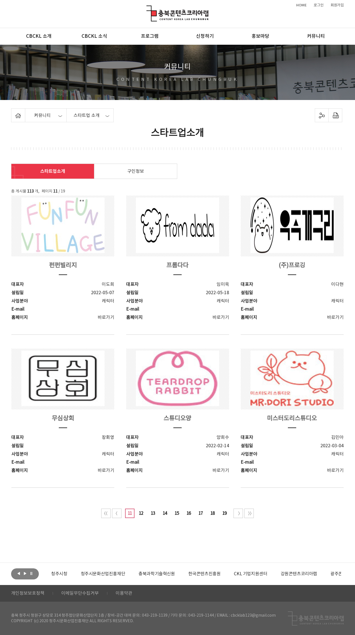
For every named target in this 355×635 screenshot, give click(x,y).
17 (200, 513)
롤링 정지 (31, 573)
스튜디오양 (177, 418)
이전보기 (18, 573)
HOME (301, 5)
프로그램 (150, 36)
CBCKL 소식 (94, 36)
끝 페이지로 (249, 513)
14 (165, 513)
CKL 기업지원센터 (250, 573)
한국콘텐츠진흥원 (204, 573)
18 (212, 513)
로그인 (319, 5)
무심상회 (63, 418)
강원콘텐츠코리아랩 (299, 573)
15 (177, 513)
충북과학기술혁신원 (156, 573)
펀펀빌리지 (63, 265)
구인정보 (135, 171)
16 (189, 513)
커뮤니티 (316, 36)
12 (141, 513)
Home (12, 111)
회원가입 (337, 5)
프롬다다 (177, 265)
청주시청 (59, 573)
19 (224, 513)
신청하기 (205, 36)
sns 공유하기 (322, 115)
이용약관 (124, 593)
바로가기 (106, 317)
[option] (59, 573)
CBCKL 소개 (39, 36)
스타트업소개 (52, 171)
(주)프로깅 (292, 265)
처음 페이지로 (106, 513)
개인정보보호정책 (27, 593)
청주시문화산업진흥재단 (103, 573)
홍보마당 (260, 36)
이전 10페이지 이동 (116, 513)
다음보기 (25, 573)
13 (153, 513)
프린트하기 (335, 115)
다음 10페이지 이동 (238, 513)
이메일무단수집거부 (80, 593)
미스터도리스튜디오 (292, 418)
